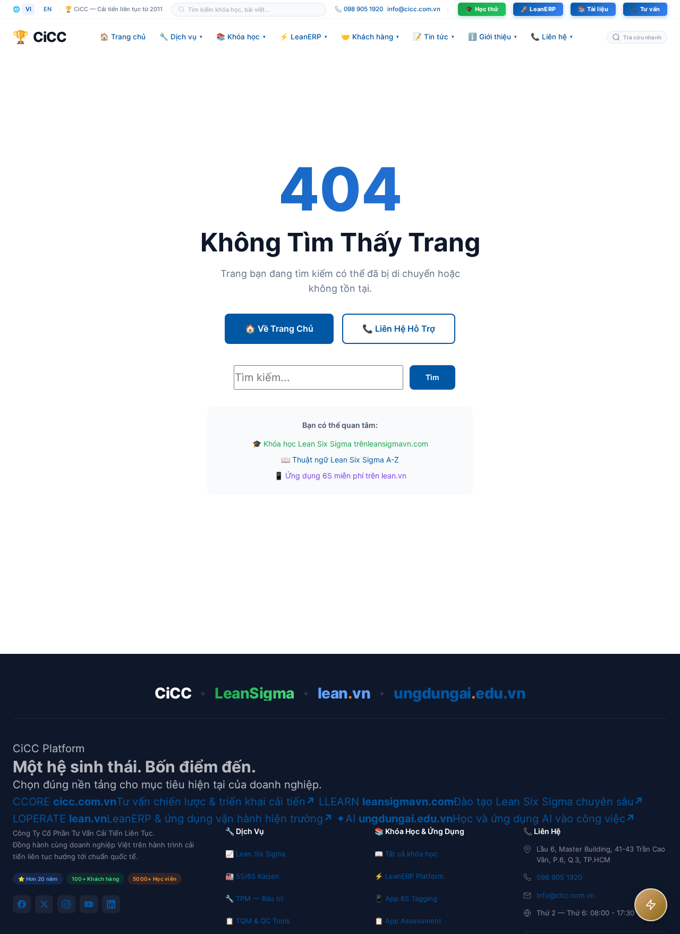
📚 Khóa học (241, 36)
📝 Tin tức (433, 36)
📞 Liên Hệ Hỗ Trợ (398, 328)
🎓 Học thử (481, 9)
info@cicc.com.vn (413, 9)
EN (48, 9)
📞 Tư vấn (645, 9)
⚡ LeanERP (303, 36)
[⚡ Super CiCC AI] (650, 904)
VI (28, 9)
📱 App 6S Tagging (406, 898)
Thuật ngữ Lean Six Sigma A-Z (345, 459)
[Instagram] (66, 904)
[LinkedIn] (111, 904)
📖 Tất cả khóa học (406, 853)
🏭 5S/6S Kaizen (252, 876)
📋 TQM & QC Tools (257, 920)
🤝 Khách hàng (370, 36)
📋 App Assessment (408, 920)
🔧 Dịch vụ (180, 36)
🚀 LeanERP (538, 9)
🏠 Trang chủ (123, 36)
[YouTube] (89, 904)
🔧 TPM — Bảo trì (254, 898)
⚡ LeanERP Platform (409, 876)
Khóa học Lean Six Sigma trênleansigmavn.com (346, 443)
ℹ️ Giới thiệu (492, 36)
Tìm (432, 377)
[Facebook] (22, 904)
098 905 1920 (559, 877)
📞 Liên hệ (552, 36)
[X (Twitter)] (44, 904)
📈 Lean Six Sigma (255, 853)
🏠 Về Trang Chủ (279, 328)
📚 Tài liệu (593, 9)
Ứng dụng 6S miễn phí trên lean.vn (345, 475)
